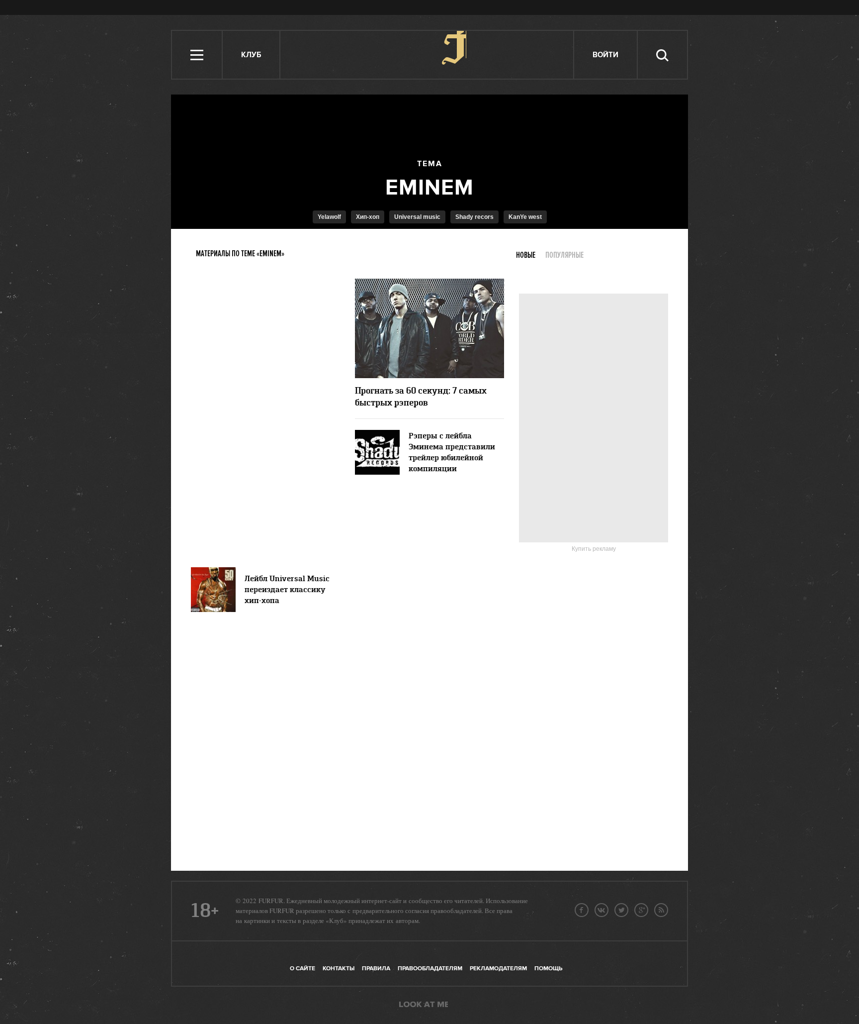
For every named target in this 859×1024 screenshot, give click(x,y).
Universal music (417, 216)
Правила (376, 968)
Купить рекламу (594, 549)
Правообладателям (430, 968)
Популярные (564, 255)
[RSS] (661, 910)
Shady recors (474, 216)
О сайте (302, 968)
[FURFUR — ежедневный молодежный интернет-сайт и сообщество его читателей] (427, 55)
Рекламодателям (498, 968)
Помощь (548, 968)
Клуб (251, 55)
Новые (525, 255)
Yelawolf (329, 216)
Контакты (338, 968)
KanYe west (525, 216)
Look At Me (423, 1005)
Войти (605, 55)
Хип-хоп (367, 216)
